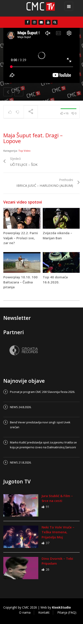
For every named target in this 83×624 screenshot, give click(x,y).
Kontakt (44, 612)
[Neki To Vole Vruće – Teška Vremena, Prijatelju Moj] (20, 537)
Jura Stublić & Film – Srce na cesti (57, 498)
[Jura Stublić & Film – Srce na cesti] (20, 505)
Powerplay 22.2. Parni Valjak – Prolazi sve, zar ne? (20, 238)
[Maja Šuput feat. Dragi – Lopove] (40, 8)
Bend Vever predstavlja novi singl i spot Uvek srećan (40, 424)
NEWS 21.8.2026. (20, 462)
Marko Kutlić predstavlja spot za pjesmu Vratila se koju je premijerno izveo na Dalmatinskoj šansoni (43, 444)
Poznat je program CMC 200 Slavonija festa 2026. (42, 392)
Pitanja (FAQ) (66, 612)
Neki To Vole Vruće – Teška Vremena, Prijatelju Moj (58, 532)
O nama (25, 612)
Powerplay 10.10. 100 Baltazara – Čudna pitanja (20, 282)
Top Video (24, 150)
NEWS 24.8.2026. (20, 407)
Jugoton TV (17, 481)
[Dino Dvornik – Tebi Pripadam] (20, 568)
